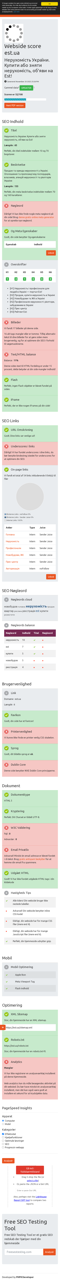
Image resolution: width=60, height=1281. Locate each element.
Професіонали (13, 548)
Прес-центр (12, 562)
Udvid (51, 253)
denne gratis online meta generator (36, 217)
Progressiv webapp (14, 1147)
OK (50, 4)
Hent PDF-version (15, 105)
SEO (7, 1144)
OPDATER (26, 88)
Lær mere (16, 12)
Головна (10, 534)
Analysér (8, 1160)
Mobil (8, 1124)
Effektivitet (10, 1134)
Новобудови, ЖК (15, 555)
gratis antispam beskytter (32, 859)
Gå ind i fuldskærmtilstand (30, 1170)
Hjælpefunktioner (13, 1137)
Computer (10, 1120)
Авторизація (12, 568)
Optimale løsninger (14, 1140)
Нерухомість (12, 541)
